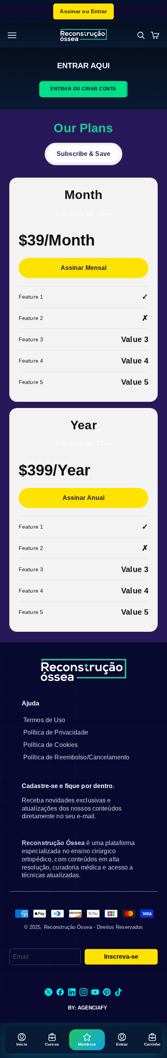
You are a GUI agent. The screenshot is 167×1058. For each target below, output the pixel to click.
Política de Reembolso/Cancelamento (76, 757)
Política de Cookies (50, 745)
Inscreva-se (121, 956)
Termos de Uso (44, 720)
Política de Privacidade (55, 732)
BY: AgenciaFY (87, 1008)
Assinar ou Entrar (83, 11)
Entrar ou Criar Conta (83, 89)
